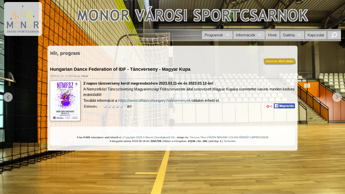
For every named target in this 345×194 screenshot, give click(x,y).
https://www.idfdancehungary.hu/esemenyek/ (155, 100)
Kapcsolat (316, 35)
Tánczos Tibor (198, 137)
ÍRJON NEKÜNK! (218, 137)
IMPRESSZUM (259, 137)
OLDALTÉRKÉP (239, 137)
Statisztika (230, 141)
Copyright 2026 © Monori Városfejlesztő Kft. (149, 137)
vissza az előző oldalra (279, 61)
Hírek (272, 35)
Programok (214, 35)
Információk (245, 35)
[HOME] (23, 33)
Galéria (289, 35)
